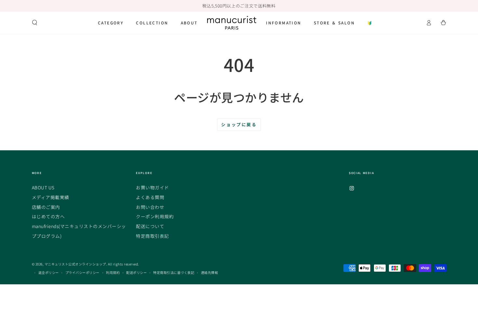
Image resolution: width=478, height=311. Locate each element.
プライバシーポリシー (82, 272)
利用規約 (113, 272)
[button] (35, 23)
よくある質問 (150, 197)
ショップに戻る (239, 124)
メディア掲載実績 (50, 197)
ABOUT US (43, 187)
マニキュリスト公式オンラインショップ (75, 264)
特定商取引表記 (152, 236)
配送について (150, 226)
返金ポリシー (48, 272)
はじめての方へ (48, 216)
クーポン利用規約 (155, 216)
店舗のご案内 (46, 207)
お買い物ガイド (152, 187)
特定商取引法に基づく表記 (173, 272)
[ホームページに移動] (231, 23)
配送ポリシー (136, 272)
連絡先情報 (209, 272)
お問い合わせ (150, 207)
